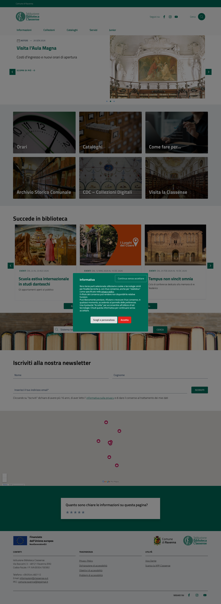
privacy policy (107, 291)
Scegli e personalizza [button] (104, 320)
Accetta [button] (125, 320)
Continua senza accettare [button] (131, 278)
